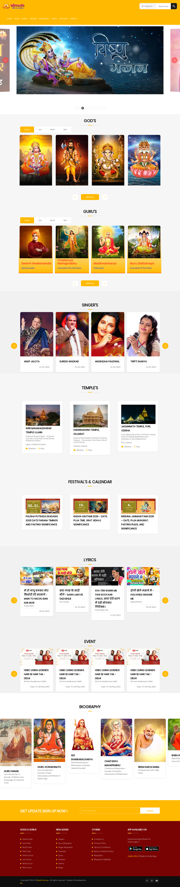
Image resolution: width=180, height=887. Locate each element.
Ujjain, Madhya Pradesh (36, 444)
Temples (61, 859)
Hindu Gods (27, 839)
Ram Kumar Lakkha (142, 361)
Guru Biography (65, 843)
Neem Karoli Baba (58, 767)
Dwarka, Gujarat (80, 446)
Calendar (62, 851)
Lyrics (54, 19)
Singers (33, 19)
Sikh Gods (26, 851)
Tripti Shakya (68, 361)
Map (42, 448)
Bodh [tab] (52, 129)
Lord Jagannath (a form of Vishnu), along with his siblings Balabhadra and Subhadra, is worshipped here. (138, 436)
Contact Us (99, 839)
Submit (150, 810)
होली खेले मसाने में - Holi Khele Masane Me (71, 594)
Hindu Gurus (27, 855)
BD (21, 883)
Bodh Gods (27, 847)
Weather (32, 448)
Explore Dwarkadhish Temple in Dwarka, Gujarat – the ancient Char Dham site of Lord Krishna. (90, 440)
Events (73, 19)
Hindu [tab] (27, 129)
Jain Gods (26, 843)
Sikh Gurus (27, 867)
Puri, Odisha (126, 442)
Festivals (64, 19)
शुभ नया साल (102, 597)
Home (9, 19)
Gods (16, 19)
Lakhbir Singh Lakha (107, 361)
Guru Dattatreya (159, 766)
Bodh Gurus (27, 863)
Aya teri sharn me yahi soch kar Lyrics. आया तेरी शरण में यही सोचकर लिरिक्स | (36, 598)
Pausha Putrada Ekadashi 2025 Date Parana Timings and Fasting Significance (42, 520)
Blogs (60, 867)
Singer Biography (65, 847)
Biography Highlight (102, 859)
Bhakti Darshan (43, 880)
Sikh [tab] (65, 129)
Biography (44, 19)
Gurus (24, 19)
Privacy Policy (100, 843)
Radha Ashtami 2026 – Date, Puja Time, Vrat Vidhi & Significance (90, 520)
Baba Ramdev (89, 755)
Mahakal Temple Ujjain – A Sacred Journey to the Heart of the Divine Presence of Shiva (40, 438)
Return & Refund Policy (104, 851)
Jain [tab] (40, 129)
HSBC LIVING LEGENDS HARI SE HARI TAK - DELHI (36, 674)
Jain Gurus (26, 859)
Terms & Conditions (102, 847)
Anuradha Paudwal (36, 361)
